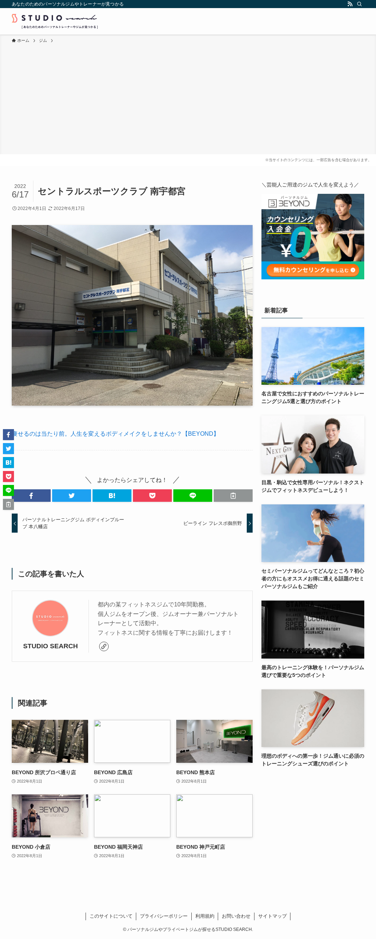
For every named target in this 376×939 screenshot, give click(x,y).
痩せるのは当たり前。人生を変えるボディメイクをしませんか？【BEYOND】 (115, 434)
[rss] (350, 4)
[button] (31, 495)
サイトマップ (272, 916)
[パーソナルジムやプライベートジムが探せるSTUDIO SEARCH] (55, 21)
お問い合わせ (236, 916)
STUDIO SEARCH (50, 646)
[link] (104, 646)
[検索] (359, 4)
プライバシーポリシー (164, 916)
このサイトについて (111, 916)
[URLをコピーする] (233, 495)
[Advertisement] (188, 99)
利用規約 (204, 916)
